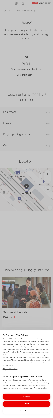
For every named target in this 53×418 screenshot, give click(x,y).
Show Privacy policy (10, 368)
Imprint (5, 371)
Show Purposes (26, 411)
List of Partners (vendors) (38, 388)
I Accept (26, 396)
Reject (26, 404)
